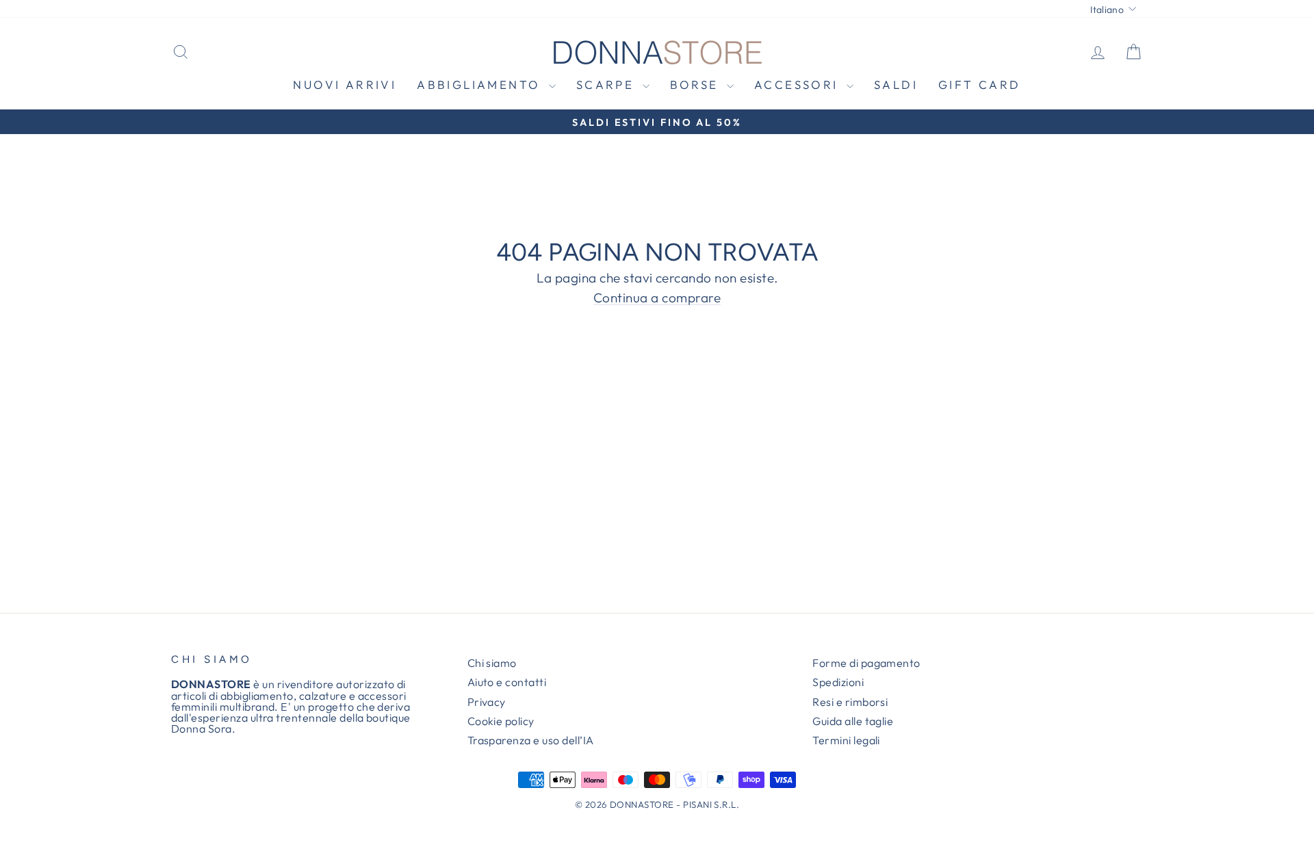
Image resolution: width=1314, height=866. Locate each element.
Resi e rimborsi (850, 702)
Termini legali (846, 740)
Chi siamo (492, 663)
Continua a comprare (657, 298)
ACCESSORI (798, 84)
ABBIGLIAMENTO (481, 84)
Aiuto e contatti (507, 682)
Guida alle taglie (852, 721)
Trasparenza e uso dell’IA (530, 740)
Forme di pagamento (866, 663)
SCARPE (607, 84)
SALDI (896, 84)
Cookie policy (500, 721)
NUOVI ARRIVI (344, 84)
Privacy (486, 702)
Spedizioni (838, 682)
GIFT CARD (979, 84)
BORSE (696, 84)
